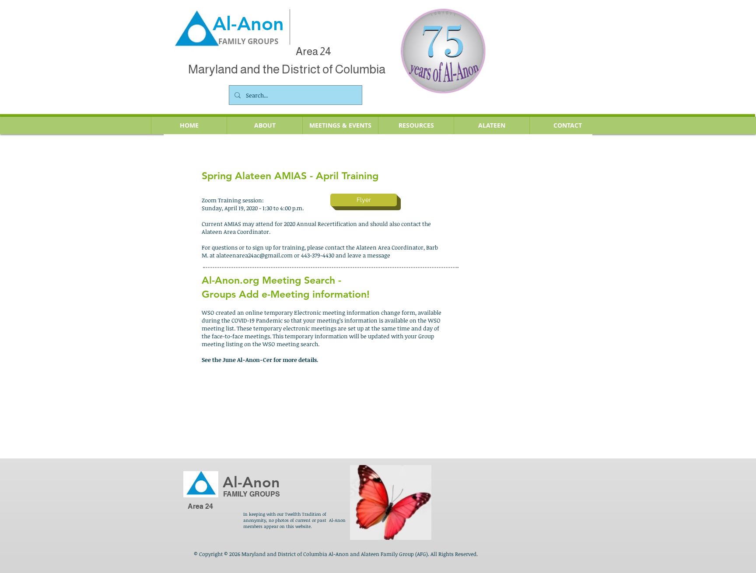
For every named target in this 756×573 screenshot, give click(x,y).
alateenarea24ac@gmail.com (254, 255)
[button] (340, 125)
